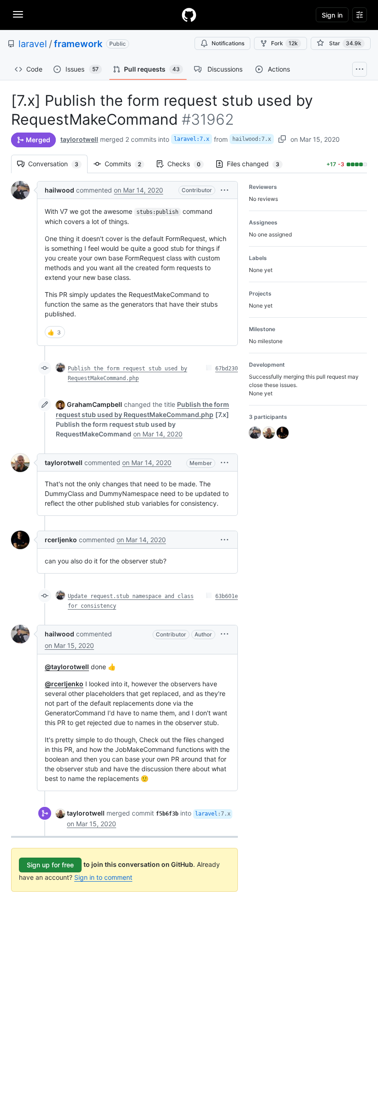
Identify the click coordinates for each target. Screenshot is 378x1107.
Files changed (258, 164)
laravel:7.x (191, 139)
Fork (284, 43)
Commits (127, 164)
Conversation (58, 164)
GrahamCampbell (94, 404)
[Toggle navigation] (18, 14)
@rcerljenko (64, 684)
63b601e (226, 596)
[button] (224, 190)
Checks (188, 164)
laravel (32, 43)
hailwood (59, 190)
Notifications (228, 43)
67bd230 (226, 368)
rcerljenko (61, 540)
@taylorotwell (67, 667)
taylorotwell (79, 139)
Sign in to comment (103, 877)
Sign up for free (50, 865)
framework (78, 43)
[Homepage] (189, 14)
